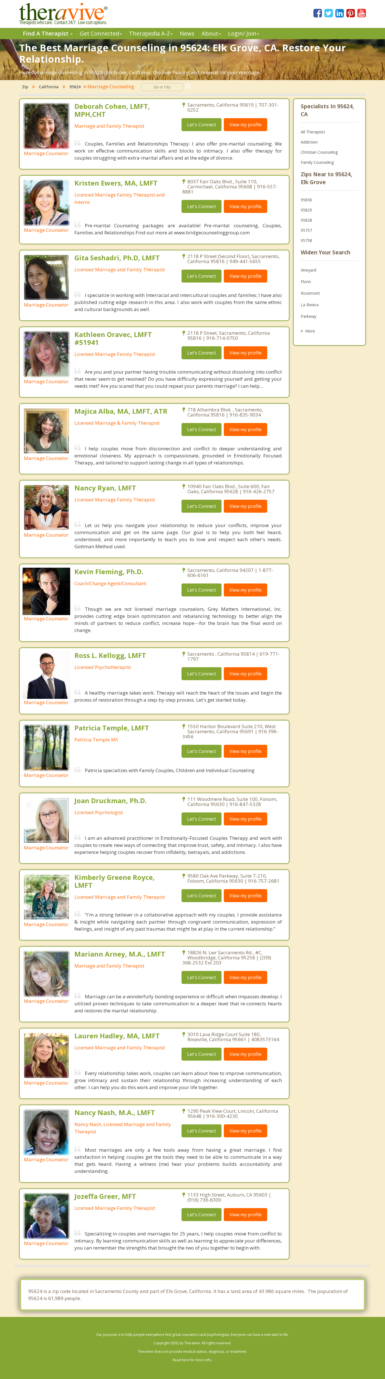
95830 (306, 199)
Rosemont (310, 293)
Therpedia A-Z (149, 33)
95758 (306, 240)
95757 (306, 230)
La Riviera (309, 304)
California (49, 86)
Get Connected (99, 33)
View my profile (245, 125)
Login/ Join (242, 33)
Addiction (309, 142)
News (187, 33)
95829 (306, 210)
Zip (25, 86)
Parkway (308, 316)
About (210, 33)
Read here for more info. (192, 1360)
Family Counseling (317, 162)
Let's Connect (201, 125)
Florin (306, 281)
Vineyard (308, 270)
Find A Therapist (46, 33)
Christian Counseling (319, 152)
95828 (306, 220)
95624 (75, 86)
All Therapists (313, 132)
